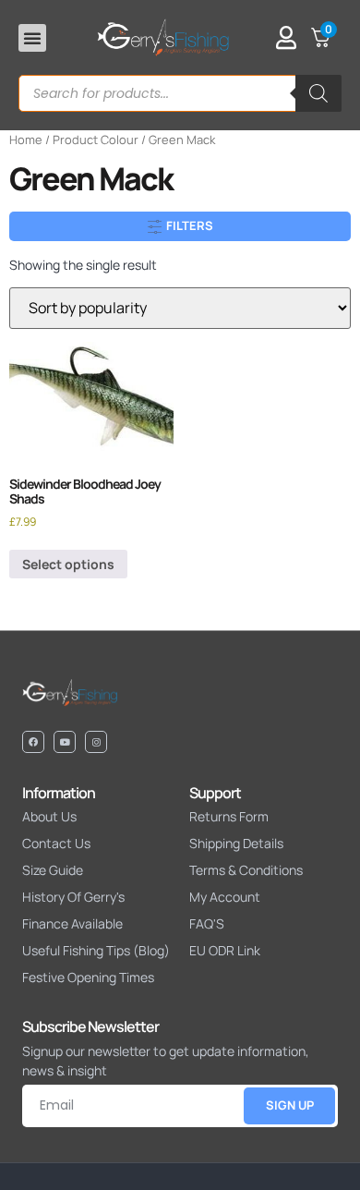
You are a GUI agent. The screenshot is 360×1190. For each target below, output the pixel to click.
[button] (32, 38)
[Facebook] (33, 742)
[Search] (318, 93)
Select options (68, 564)
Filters (188, 225)
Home (25, 139)
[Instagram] (96, 742)
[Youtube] (65, 742)
